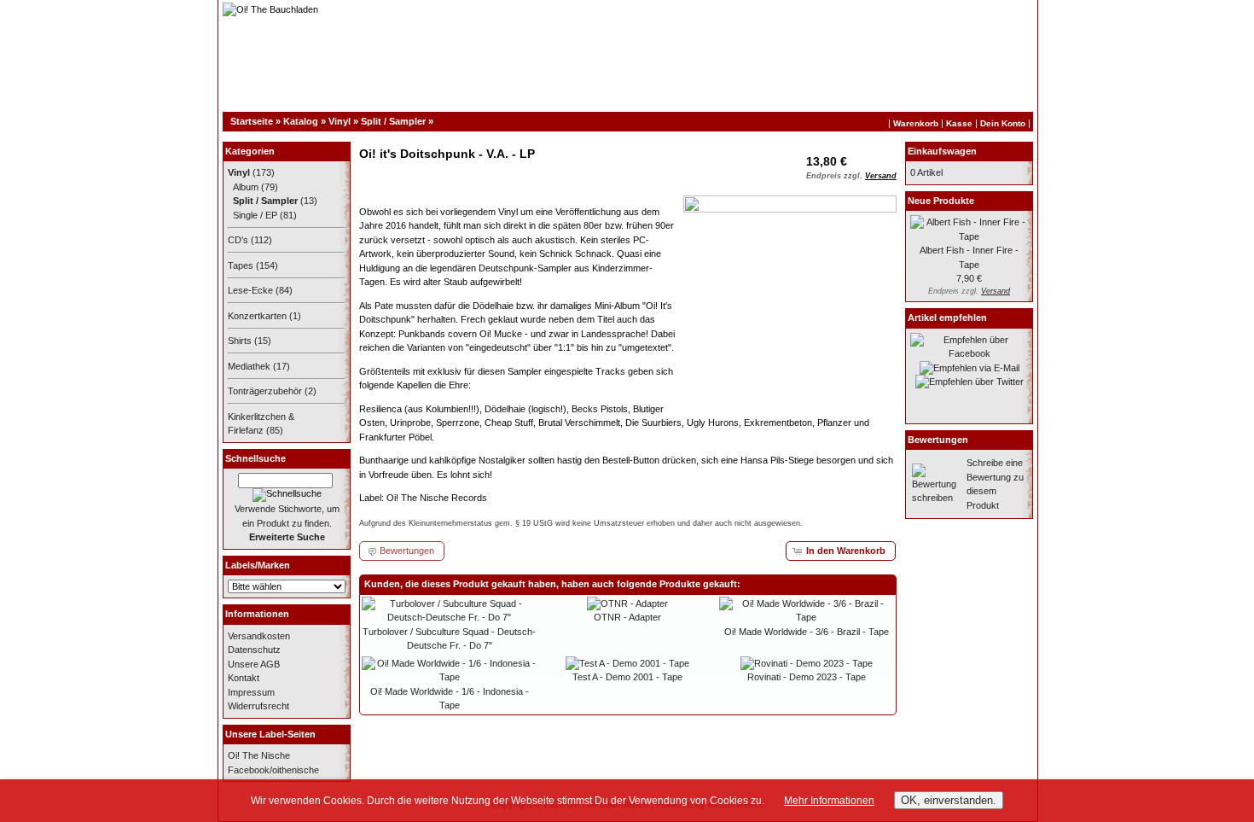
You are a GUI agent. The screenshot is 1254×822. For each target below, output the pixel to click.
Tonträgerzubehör (265, 391)
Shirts (240, 340)
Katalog (300, 121)
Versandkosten (259, 636)
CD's (238, 240)
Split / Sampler (393, 121)
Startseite (251, 121)
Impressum (251, 692)
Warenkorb (915, 123)
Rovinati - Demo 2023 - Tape (806, 677)
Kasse (959, 123)
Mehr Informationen (829, 801)
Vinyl (339, 121)
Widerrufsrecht (258, 706)
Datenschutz (254, 649)
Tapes (240, 265)
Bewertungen (938, 439)
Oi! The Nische (259, 755)
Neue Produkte (941, 200)
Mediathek (249, 366)
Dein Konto (1002, 123)
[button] (841, 551)
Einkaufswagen (942, 151)
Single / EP (255, 215)
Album (245, 187)
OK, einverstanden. (948, 800)
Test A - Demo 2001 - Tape (627, 677)
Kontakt (243, 678)
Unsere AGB (254, 664)
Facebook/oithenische (273, 770)
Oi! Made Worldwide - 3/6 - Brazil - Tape (806, 632)
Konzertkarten (257, 316)
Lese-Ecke (250, 290)
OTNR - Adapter (627, 617)
